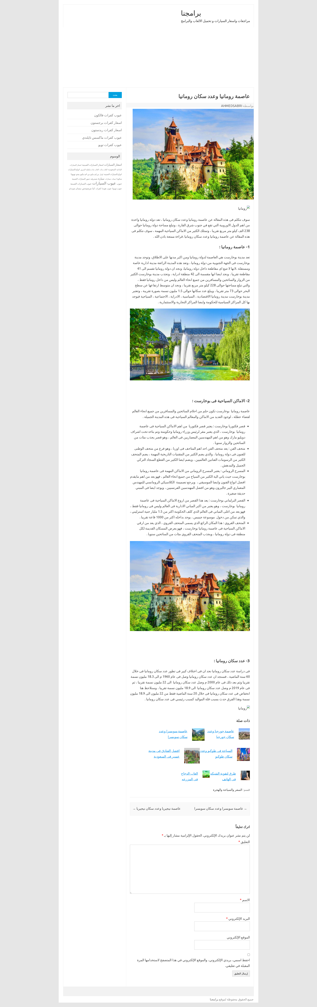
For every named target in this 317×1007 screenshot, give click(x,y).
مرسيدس (87, 188)
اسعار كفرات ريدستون (106, 130)
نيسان (78, 188)
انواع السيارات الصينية (113, 174)
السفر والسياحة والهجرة (227, 789)
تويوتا (73, 174)
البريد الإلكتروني (238, 918)
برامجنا (191, 13)
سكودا (119, 179)
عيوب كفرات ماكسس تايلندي (102, 137)
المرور (83, 170)
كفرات (98, 188)
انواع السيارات (74, 169)
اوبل (101, 174)
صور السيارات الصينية (81, 179)
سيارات (108, 179)
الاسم (245, 900)
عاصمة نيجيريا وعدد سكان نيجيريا (156, 808)
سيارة (101, 178)
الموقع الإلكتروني (238, 937)
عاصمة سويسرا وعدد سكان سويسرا (220, 808)
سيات (114, 179)
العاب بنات (104, 169)
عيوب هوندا (107, 188)
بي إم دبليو (94, 174)
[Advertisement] (144, 57)
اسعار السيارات (113, 164)
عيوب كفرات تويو (110, 145)
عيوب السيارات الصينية (81, 183)
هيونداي (72, 188)
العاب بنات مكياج (92, 169)
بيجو (78, 174)
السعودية (112, 169)
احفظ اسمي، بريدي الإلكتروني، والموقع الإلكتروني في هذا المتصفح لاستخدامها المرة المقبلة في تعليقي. (193, 962)
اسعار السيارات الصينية (92, 165)
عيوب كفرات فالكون (108, 115)
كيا (93, 188)
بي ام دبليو (85, 174)
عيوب (119, 183)
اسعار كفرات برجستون (106, 122)
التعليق (244, 842)
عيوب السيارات (104, 183)
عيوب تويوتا (117, 188)
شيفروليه (93, 179)
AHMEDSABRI (231, 106)
